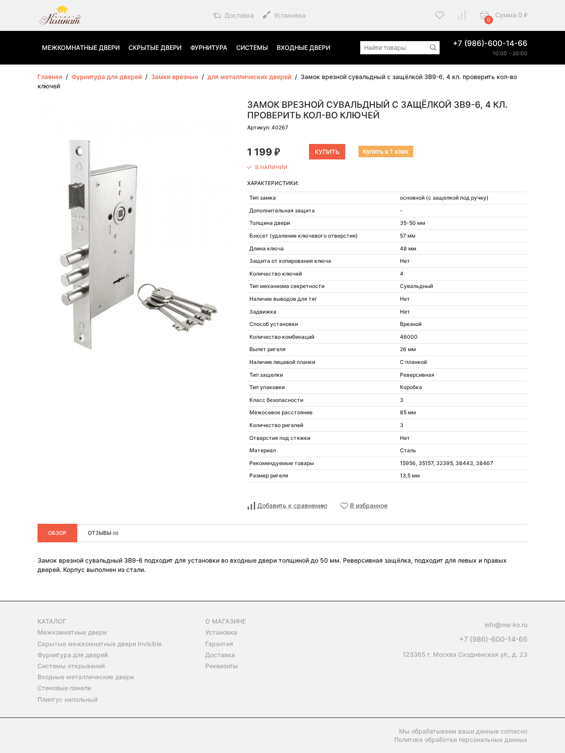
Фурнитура (208, 47)
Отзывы (103, 533)
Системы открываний (71, 666)
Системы (252, 47)
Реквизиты (221, 666)
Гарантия (219, 643)
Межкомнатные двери (81, 47)
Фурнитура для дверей (73, 654)
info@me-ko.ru (506, 624)
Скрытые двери (154, 47)
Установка (288, 15)
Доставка (238, 15)
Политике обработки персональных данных (460, 739)
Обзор (57, 533)
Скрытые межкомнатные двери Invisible (100, 643)
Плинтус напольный (68, 699)
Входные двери (303, 47)
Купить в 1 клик (386, 151)
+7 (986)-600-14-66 (490, 43)
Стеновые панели (64, 688)
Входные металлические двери (86, 677)
